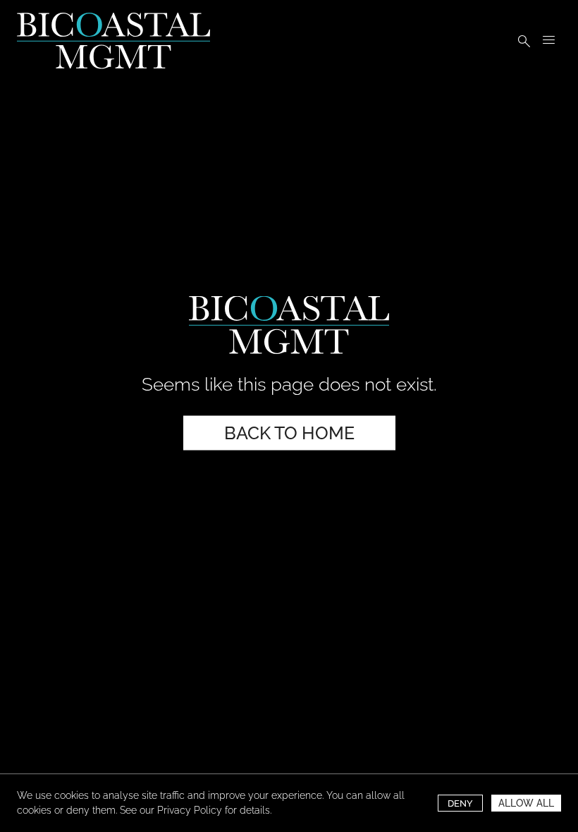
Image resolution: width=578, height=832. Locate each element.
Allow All (526, 803)
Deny (460, 803)
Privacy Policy (189, 810)
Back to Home (289, 432)
